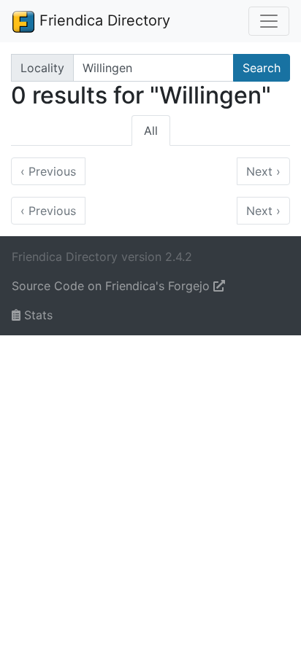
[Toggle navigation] (268, 21)
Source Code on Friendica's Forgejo (112, 285)
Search (262, 68)
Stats (36, 315)
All (151, 130)
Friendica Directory (102, 20)
